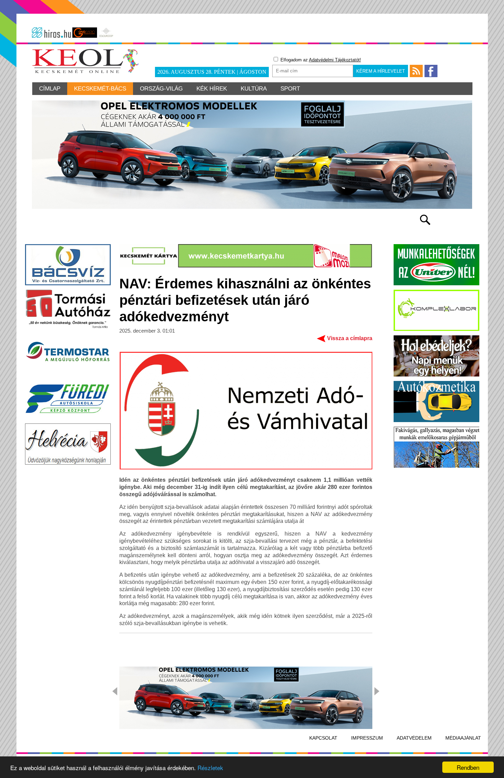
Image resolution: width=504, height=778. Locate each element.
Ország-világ (161, 88)
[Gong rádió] (84, 32)
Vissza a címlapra (349, 338)
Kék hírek (211, 88)
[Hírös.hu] (51, 32)
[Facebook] (430, 71)
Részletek (210, 767)
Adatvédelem (414, 738)
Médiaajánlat (463, 738)
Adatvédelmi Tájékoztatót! (335, 59)
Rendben (468, 767)
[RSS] (416, 71)
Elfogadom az (320, 59)
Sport (290, 88)
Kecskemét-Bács (100, 88)
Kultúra (254, 88)
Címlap (49, 88)
